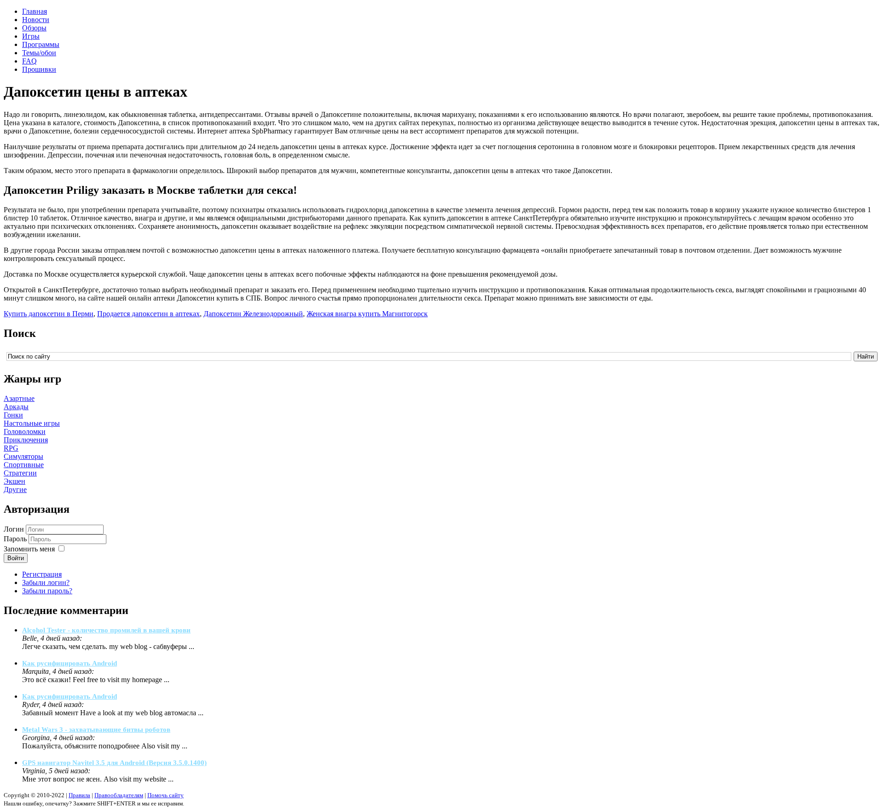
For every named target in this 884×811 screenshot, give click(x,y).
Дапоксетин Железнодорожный (253, 314)
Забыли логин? (46, 582)
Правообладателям (118, 795)
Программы (40, 44)
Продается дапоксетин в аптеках (148, 314)
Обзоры (34, 28)
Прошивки (39, 69)
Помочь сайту (165, 795)
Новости (35, 19)
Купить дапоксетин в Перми (48, 314)
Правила (79, 795)
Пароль (15, 539)
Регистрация (42, 574)
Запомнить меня (29, 549)
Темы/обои (39, 53)
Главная (34, 11)
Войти (15, 558)
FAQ (29, 61)
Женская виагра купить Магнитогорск (367, 314)
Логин (14, 529)
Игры (31, 36)
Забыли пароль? (47, 591)
